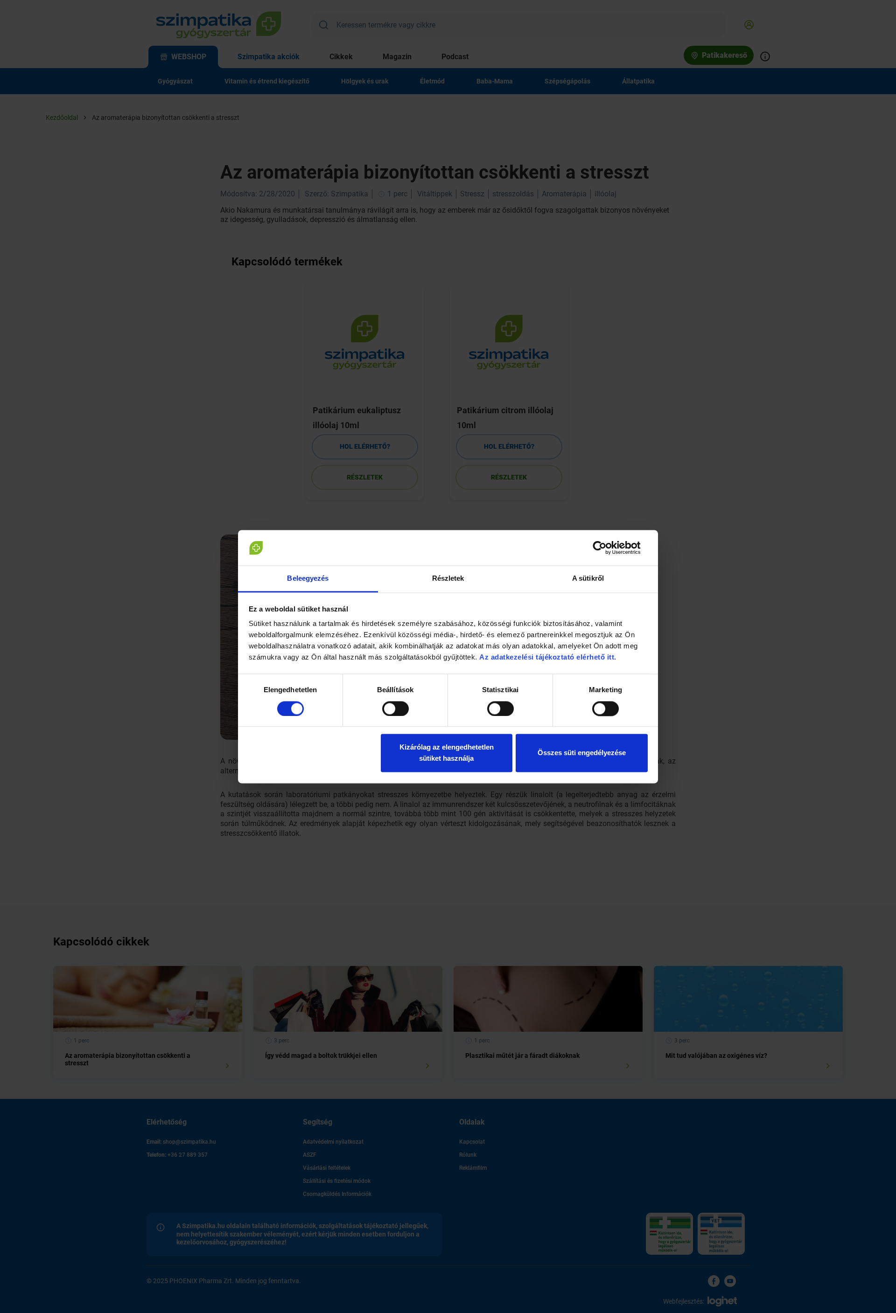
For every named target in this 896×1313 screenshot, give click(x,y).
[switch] (395, 708)
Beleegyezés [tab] (308, 579)
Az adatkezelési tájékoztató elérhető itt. (548, 657)
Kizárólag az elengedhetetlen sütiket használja (446, 753)
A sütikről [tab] (588, 579)
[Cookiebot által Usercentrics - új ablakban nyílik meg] (607, 548)
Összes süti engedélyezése (582, 753)
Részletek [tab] (448, 579)
